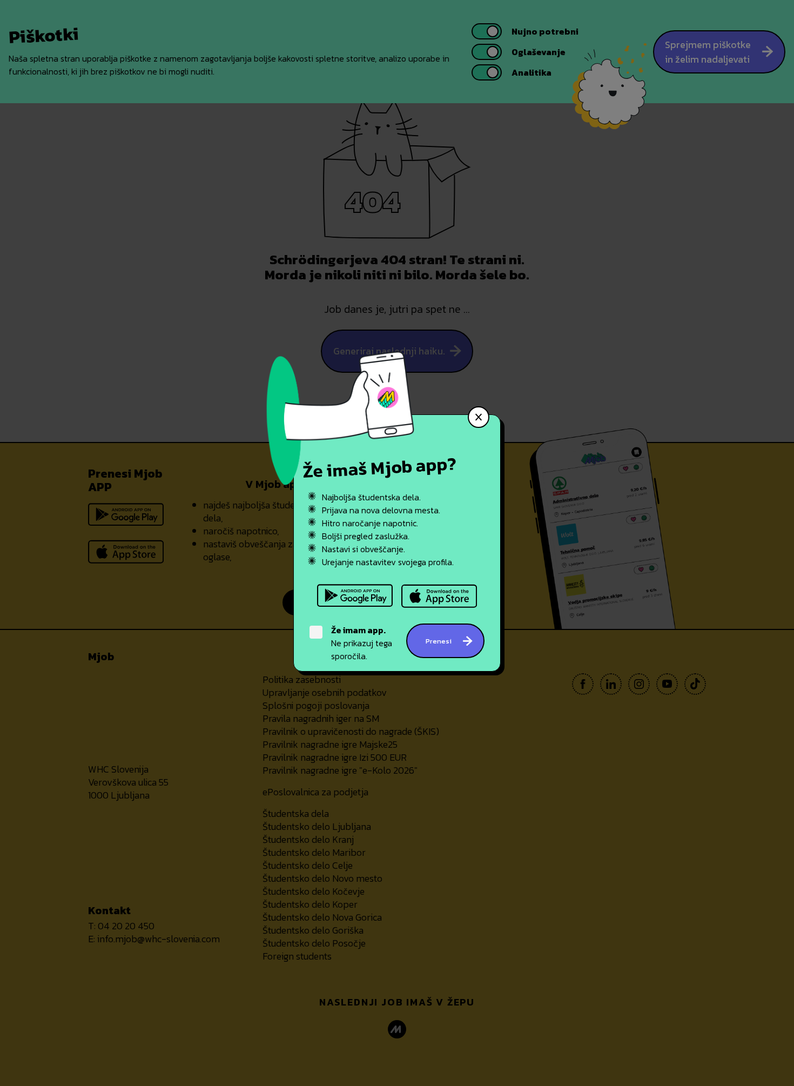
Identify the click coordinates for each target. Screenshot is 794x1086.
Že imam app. (358, 630)
